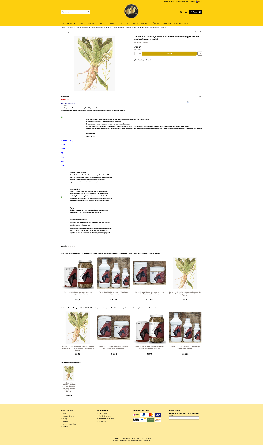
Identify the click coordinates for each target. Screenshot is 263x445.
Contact (192, 1)
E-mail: (184, 415)
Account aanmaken (182, 1)
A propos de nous (168, 1)
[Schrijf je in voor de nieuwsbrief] (197, 417)
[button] (198, 1)
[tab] (131, 96)
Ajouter (169, 53)
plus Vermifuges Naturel (142, 60)
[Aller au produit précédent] (196, 32)
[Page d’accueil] (63, 23)
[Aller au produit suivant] (200, 32)
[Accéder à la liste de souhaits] (186, 12)
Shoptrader (122, 440)
